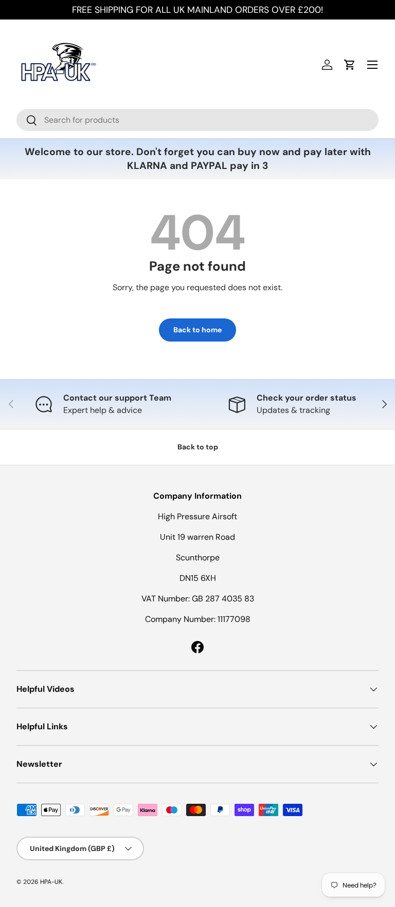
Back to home (197, 329)
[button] (349, 64)
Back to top (197, 446)
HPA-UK (51, 882)
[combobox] (197, 120)
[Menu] (372, 64)
